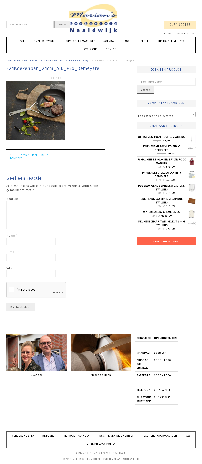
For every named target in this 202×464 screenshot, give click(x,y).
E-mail (12, 252)
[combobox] (166, 114)
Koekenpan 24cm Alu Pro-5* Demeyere (73, 60)
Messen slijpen (101, 375)
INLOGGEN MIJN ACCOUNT (180, 33)
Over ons (36, 375)
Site (9, 268)
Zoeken (62, 24)
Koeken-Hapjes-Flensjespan (38, 60)
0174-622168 (180, 24)
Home (9, 60)
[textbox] (166, 116)
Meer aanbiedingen (166, 241)
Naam (12, 235)
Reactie (13, 199)
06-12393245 (162, 397)
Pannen (18, 60)
